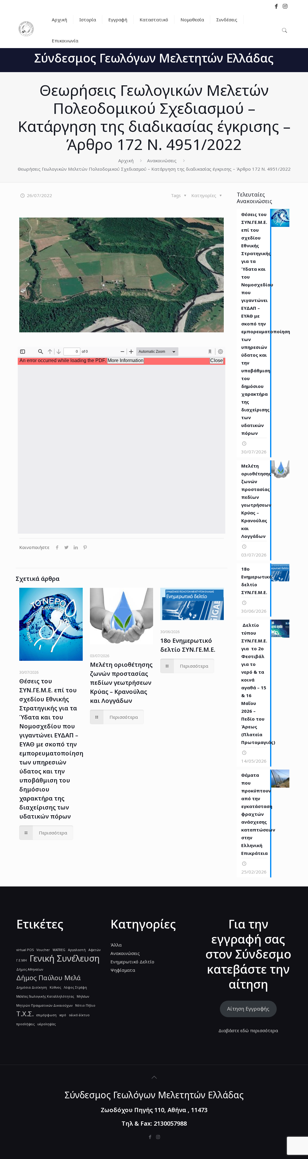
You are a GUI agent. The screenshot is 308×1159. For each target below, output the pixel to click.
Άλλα (116, 945)
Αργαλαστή (77, 950)
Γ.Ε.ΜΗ (21, 960)
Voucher (43, 950)
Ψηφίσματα (122, 970)
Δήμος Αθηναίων (29, 969)
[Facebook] (150, 1137)
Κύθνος (55, 987)
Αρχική (126, 160)
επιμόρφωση (46, 1015)
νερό (62, 1015)
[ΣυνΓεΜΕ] (26, 35)
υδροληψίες (46, 1024)
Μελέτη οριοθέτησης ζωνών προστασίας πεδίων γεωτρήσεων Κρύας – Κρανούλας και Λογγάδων (121, 682)
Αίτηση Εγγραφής (248, 1008)
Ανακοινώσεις (162, 160)
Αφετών (94, 950)
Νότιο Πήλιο (85, 1005)
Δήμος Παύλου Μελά (48, 978)
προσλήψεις (25, 1024)
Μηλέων (83, 996)
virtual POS (25, 950)
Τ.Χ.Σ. (25, 1014)
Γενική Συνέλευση (64, 958)
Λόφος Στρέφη (75, 987)
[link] (87, 30)
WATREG (59, 950)
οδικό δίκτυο (79, 1015)
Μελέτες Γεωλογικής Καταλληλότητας (45, 996)
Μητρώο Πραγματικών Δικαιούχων (44, 1005)
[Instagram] (158, 1137)
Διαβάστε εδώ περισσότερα (248, 1030)
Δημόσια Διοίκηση (31, 987)
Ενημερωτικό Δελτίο (132, 962)
